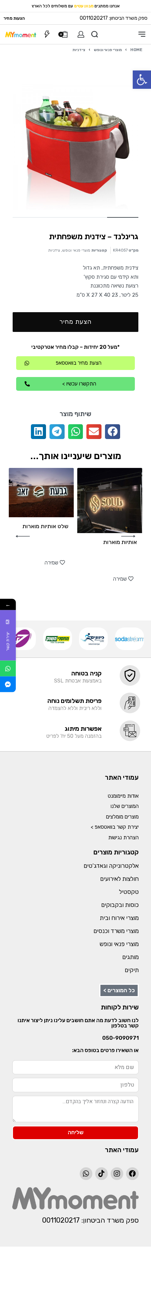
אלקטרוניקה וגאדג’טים (111, 865)
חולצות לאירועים (119, 878)
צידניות (78, 49)
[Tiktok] (101, 1173)
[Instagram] (117, 1173)
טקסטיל (129, 891)
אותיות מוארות (120, 542)
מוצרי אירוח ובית (119, 917)
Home (136, 49)
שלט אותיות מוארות (45, 526)
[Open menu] (142, 34)
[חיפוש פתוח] (94, 34)
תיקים (132, 970)
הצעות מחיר (14, 18)
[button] (142, 79)
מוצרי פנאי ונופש (108, 49)
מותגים (130, 956)
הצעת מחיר (75, 322)
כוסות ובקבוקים (120, 904)
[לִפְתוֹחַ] (47, 34)
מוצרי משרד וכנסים (116, 930)
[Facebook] (132, 1173)
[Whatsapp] (86, 1173)
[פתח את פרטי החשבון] (81, 34)
